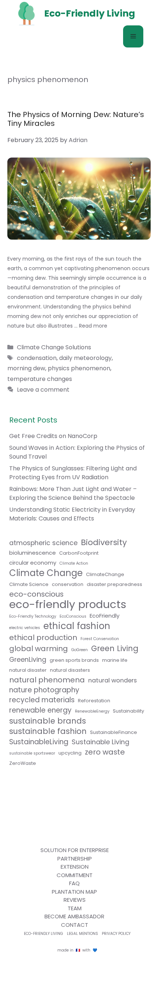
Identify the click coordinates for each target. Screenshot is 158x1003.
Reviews (75, 900)
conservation (67, 584)
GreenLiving (27, 659)
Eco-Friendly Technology (32, 616)
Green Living (115, 648)
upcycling (70, 752)
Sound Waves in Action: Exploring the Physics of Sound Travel (77, 452)
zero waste (105, 752)
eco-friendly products (67, 604)
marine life (115, 660)
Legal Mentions (82, 933)
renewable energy (40, 710)
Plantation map (74, 892)
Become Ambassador (74, 916)
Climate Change (46, 573)
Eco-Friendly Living (43, 933)
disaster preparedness (114, 584)
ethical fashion (76, 626)
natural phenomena (47, 680)
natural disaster (28, 670)
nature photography (44, 690)
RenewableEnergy (92, 711)
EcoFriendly (104, 615)
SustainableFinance (113, 732)
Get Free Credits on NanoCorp (53, 436)
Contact (74, 925)
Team (75, 908)
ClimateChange (105, 574)
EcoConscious (73, 616)
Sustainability (128, 710)
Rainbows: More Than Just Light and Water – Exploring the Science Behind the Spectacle (73, 493)
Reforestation (94, 700)
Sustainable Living (100, 742)
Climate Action (74, 563)
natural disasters (70, 670)
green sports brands (74, 660)
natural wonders (112, 680)
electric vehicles (24, 628)
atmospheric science (43, 542)
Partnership (74, 858)
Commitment (75, 875)
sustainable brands (47, 721)
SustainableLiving (38, 742)
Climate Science (29, 584)
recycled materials (42, 700)
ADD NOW (79, 389)
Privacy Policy (116, 933)
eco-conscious (36, 594)
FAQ (74, 883)
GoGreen (79, 650)
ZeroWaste (22, 763)
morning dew (26, 368)
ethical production (43, 637)
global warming (38, 648)
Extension (75, 866)
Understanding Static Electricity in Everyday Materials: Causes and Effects (72, 514)
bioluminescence (32, 553)
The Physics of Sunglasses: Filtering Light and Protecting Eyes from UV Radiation (73, 472)
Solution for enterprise (74, 850)
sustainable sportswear (32, 753)
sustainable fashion (48, 731)
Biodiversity (104, 542)
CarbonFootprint (78, 553)
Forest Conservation (99, 639)
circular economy (32, 562)
